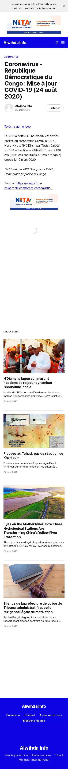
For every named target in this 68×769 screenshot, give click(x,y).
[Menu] (63, 42)
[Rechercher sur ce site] (57, 42)
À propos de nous (51, 715)
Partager (54, 108)
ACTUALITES (11, 56)
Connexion (13, 715)
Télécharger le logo (17, 126)
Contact (30, 715)
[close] (64, 6)
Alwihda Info (15, 43)
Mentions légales (34, 720)
